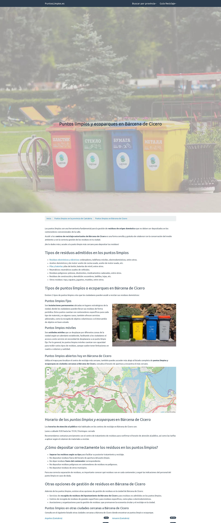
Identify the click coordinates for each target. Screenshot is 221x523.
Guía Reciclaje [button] (167, 3)
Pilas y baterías (56, 266)
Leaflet (162, 412)
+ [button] (48, 369)
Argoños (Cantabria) (53, 518)
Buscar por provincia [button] (143, 3)
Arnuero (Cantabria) (120, 518)
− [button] (48, 373)
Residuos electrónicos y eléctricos (64, 260)
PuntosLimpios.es (54, 3)
